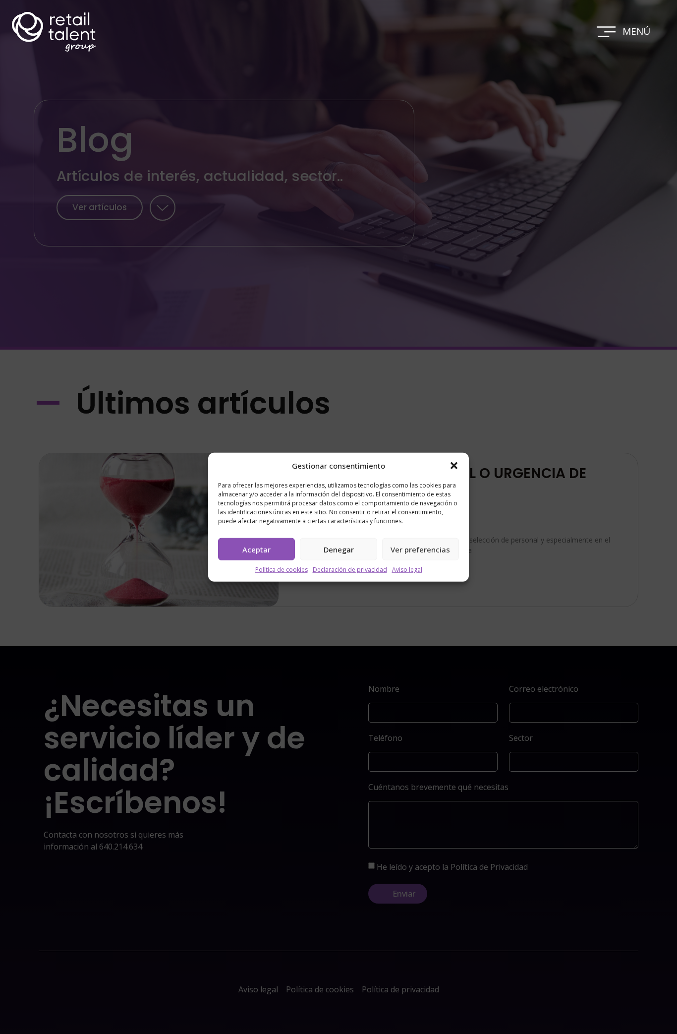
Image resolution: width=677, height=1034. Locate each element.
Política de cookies (281, 569)
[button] (454, 466)
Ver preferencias (420, 549)
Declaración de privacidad (350, 569)
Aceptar (256, 549)
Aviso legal (407, 569)
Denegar (339, 549)
